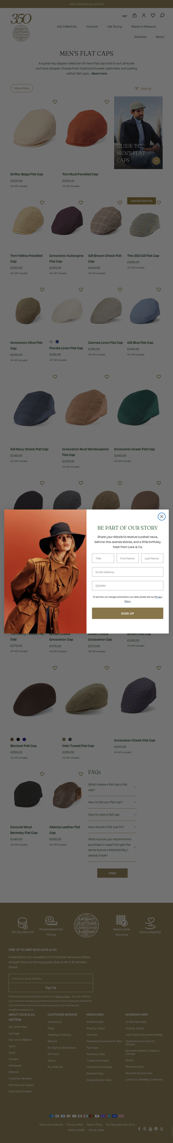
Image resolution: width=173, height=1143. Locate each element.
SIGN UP (127, 613)
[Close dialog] (162, 516)
